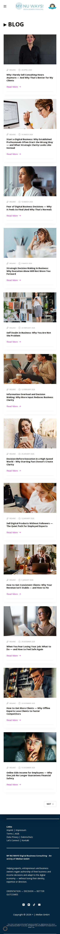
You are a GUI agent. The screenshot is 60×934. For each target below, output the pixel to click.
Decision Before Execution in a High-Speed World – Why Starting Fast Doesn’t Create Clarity (30, 461)
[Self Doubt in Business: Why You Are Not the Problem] (30, 307)
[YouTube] (29, 904)
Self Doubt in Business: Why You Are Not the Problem (29, 334)
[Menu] (5, 6)
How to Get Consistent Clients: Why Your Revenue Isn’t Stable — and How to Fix (29, 586)
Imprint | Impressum (16, 830)
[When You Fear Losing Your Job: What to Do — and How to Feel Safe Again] (30, 621)
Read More (12, 86)
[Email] (39, 904)
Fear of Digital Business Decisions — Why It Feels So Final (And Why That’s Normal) (29, 208)
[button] (5, 928)
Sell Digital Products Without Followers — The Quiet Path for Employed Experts (30, 525)
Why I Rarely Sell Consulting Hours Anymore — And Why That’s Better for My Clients (30, 77)
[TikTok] (34, 904)
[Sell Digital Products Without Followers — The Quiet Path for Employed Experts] (30, 498)
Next (49, 804)
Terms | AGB (13, 833)
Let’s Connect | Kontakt (18, 840)
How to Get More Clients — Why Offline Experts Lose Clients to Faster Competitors (28, 711)
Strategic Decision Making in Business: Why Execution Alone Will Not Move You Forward (28, 271)
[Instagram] (23, 904)
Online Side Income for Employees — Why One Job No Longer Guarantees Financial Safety (29, 775)
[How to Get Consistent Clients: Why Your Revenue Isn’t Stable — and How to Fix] (30, 559)
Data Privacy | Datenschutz (20, 837)
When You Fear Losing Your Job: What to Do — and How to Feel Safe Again (29, 648)
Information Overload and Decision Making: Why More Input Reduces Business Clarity (30, 397)
